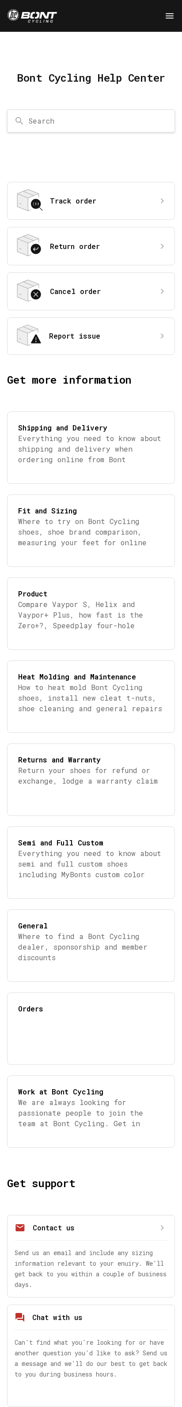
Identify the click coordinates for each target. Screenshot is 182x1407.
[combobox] (91, 120)
